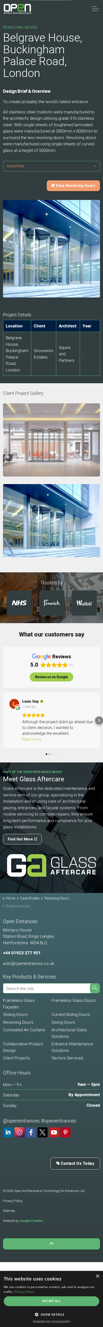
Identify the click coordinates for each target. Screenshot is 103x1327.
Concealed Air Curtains (24, 1030)
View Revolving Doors (75, 185)
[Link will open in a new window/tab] (51, 865)
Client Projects (16, 1058)
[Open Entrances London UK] (17, 9)
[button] (51, 440)
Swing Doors (63, 1022)
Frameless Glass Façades (19, 1003)
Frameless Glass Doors (74, 1000)
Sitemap (9, 1210)
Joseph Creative (31, 1220)
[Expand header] (95, 9)
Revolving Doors (18, 1022)
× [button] (97, 1276)
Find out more (20, 839)
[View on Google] (14, 704)
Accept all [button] (51, 1301)
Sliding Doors (15, 1014)
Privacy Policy (12, 1200)
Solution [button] (15, 166)
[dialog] (51, 1299)
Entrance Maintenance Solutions (72, 1047)
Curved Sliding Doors (71, 1014)
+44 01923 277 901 (22, 953)
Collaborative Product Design (23, 1047)
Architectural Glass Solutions (69, 1033)
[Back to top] (51, 1244)
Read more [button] (31, 739)
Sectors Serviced (67, 1058)
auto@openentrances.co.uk (28, 963)
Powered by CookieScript (51, 1321)
